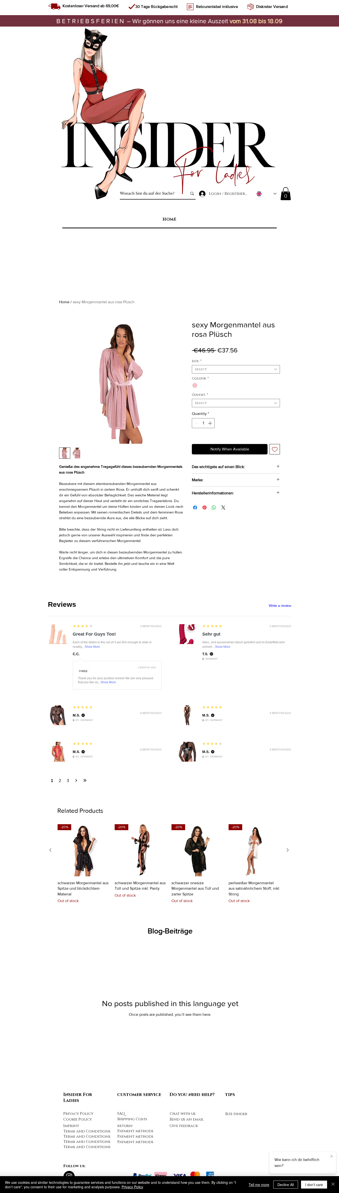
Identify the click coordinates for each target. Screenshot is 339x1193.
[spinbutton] (203, 423)
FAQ (121, 1113)
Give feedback (184, 1125)
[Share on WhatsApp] (214, 508)
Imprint (71, 1125)
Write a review (280, 605)
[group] (169, 867)
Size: (197, 361)
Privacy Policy (78, 1113)
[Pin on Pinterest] (204, 508)
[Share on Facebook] (195, 508)
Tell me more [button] (259, 1184)
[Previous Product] (50, 850)
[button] (285, 193)
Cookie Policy (77, 1119)
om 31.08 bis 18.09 (257, 20)
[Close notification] (332, 1156)
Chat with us (183, 1113)
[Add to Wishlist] (275, 449)
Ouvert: (200, 395)
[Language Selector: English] (266, 193)
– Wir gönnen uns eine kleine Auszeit (143, 20)
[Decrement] (196, 423)
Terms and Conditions (86, 1131)
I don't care (314, 1184)
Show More (92, 646)
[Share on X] (223, 508)
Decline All (285, 1184)
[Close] (333, 1184)
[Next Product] (288, 850)
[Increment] (210, 423)
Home (64, 302)
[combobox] (236, 369)
